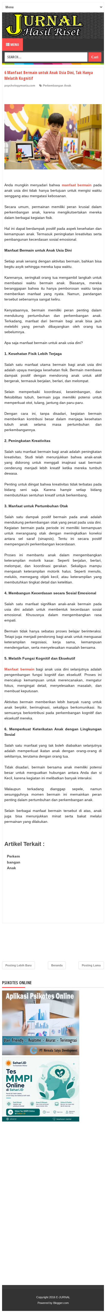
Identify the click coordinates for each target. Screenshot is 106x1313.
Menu (14, 44)
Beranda (57, 965)
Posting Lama (91, 965)
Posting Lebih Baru (18, 965)
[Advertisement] (53, 905)
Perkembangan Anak (57, 85)
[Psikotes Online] (40, 1054)
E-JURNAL (63, 1297)
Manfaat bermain (19, 669)
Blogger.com (61, 1302)
